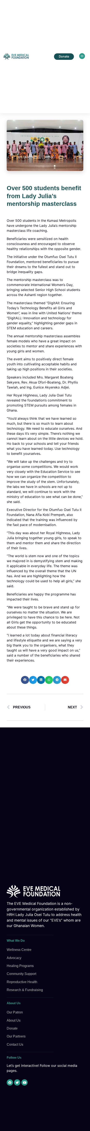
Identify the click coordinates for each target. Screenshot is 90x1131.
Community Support (21, 974)
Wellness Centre (19, 949)
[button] (82, 56)
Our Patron (15, 1012)
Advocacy (14, 958)
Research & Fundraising (25, 990)
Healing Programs (20, 966)
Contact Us (15, 1044)
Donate (12, 1028)
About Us (14, 1020)
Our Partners (16, 1036)
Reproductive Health (22, 982)
